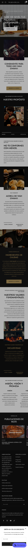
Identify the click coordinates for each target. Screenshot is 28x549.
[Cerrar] (25, 528)
